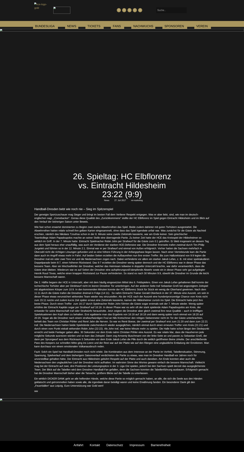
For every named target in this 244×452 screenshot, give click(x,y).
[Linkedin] (140, 10)
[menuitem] (45, 26)
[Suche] (190, 10)
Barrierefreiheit (161, 445)
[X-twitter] (135, 10)
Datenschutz (114, 445)
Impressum (136, 445)
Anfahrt (78, 445)
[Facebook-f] (119, 10)
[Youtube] (124, 10)
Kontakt (95, 445)
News (106, 200)
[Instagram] (129, 10)
